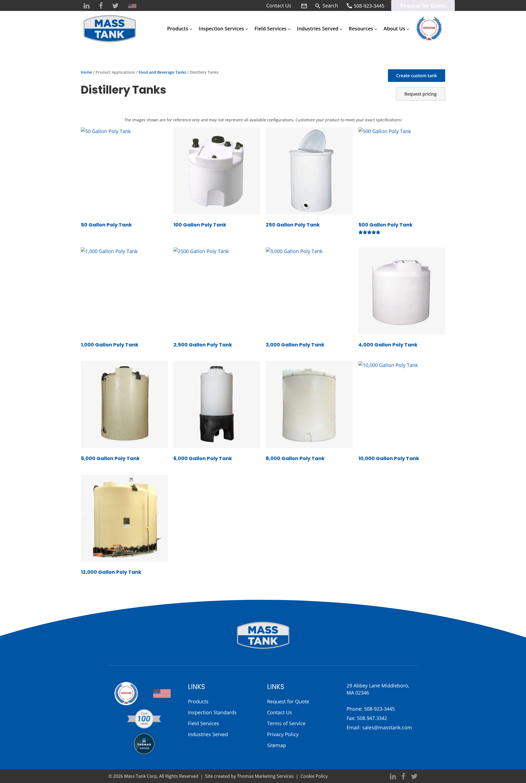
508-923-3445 (379, 708)
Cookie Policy (314, 776)
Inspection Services (221, 28)
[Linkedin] (86, 5)
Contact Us (278, 5)
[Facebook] (101, 5)
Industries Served (317, 28)
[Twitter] (115, 5)
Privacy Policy (283, 734)
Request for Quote (423, 5)
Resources (361, 28)
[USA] (132, 6)
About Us (394, 28)
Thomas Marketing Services (265, 776)
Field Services (271, 28)
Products (177, 28)
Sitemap (276, 745)
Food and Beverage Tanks (162, 72)
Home (86, 72)
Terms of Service (286, 723)
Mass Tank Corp (140, 776)
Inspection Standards (212, 712)
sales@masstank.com (387, 727)
